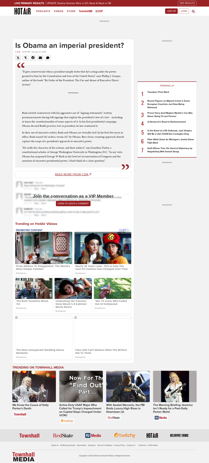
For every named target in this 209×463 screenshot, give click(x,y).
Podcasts (43, 11)
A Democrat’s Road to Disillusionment (166, 121)
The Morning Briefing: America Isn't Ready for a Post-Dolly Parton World (173, 408)
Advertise (92, 445)
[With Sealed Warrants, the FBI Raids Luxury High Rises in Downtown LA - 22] (128, 386)
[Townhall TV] (86, 11)
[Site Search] (193, 11)
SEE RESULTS (187, 3)
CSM (18, 52)
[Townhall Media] (23, 457)
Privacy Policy (119, 445)
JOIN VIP (171, 11)
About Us (55, 445)
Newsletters (81, 445)
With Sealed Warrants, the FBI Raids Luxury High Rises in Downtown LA (125, 408)
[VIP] (99, 11)
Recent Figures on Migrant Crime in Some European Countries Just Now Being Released (168, 104)
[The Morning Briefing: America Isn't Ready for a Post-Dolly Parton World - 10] (175, 386)
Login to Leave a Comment (73, 203)
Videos (59, 11)
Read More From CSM (72, 174)
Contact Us (130, 445)
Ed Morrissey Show (67, 445)
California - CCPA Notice (148, 445)
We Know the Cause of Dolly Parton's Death (30, 406)
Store (71, 11)
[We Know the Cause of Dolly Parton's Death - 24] (34, 386)
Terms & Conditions (104, 445)
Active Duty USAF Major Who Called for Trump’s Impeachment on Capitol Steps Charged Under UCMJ (80, 410)
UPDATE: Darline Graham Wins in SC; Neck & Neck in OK (78, 3)
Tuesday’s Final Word (158, 92)
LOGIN (184, 11)
